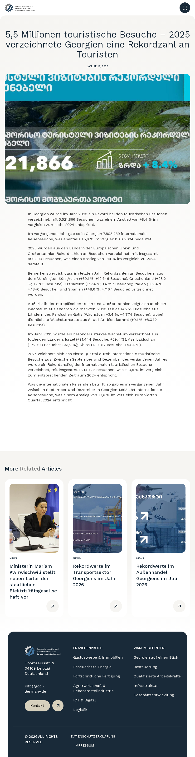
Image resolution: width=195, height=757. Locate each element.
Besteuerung (145, 667)
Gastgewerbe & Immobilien (98, 657)
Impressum (84, 745)
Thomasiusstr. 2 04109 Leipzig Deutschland (39, 668)
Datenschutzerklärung (93, 736)
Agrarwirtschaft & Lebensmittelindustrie (93, 688)
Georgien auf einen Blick (156, 657)
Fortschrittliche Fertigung (96, 676)
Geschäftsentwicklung (154, 695)
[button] (185, 8)
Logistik (80, 709)
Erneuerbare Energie (92, 667)
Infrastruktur (146, 685)
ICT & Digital (84, 700)
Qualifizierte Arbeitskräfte (157, 676)
